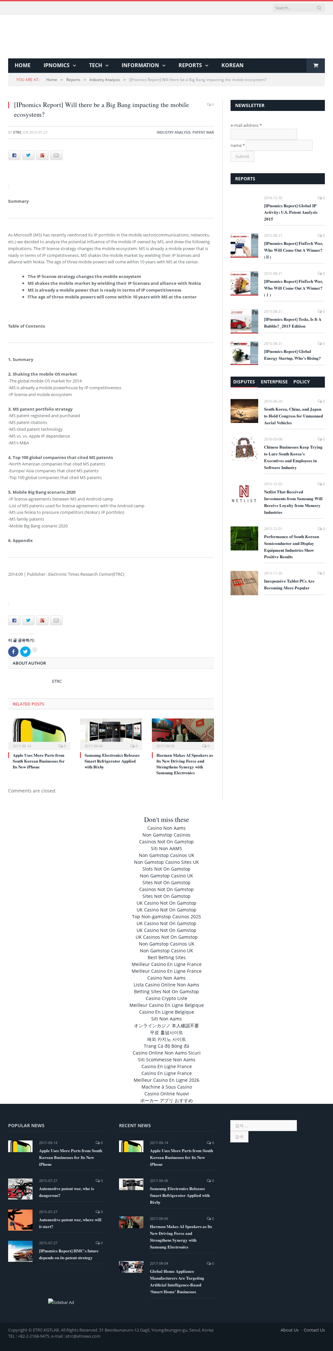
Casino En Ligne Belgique (166, 1012)
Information (140, 65)
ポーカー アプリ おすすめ (166, 1100)
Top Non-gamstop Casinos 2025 (166, 916)
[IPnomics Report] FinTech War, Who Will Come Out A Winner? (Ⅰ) (293, 288)
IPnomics (57, 65)
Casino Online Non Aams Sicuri (167, 1053)
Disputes (244, 382)
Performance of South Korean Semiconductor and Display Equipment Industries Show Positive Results (291, 546)
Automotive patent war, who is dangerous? (66, 1191)
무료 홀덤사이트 (166, 1032)
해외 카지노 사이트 (166, 1039)
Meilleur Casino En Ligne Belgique (166, 1005)
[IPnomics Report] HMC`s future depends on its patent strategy (69, 1254)
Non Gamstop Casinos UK (166, 855)
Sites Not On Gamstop (166, 882)
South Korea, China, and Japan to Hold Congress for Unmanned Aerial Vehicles (293, 416)
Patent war (203, 132)
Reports (190, 65)
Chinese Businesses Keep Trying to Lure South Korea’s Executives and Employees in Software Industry (293, 457)
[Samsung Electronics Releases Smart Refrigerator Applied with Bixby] (111, 733)
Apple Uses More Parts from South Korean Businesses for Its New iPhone (39, 761)
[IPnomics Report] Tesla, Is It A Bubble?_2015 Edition (292, 322)
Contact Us (314, 1330)
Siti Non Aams (166, 1019)
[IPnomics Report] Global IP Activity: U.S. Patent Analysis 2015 (290, 212)
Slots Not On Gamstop (166, 869)
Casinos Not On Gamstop (166, 841)
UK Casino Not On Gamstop (166, 903)
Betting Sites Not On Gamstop (166, 991)
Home (23, 65)
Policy (301, 382)
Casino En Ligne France (166, 1066)
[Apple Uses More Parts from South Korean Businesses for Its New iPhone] (39, 733)
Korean (232, 65)
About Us (290, 1330)
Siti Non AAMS (166, 848)
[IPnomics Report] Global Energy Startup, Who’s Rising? (292, 354)
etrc (17, 132)
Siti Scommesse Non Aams (166, 1059)
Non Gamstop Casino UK (166, 876)
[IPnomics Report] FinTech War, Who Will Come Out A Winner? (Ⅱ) (293, 250)
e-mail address (246, 125)
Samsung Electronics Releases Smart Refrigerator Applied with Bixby (112, 761)
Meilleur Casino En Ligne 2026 (166, 1080)
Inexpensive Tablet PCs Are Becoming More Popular (289, 584)
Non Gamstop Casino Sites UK (166, 862)
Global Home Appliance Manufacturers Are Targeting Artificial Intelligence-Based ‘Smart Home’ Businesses (177, 1281)
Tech (95, 65)
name (238, 145)
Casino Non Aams (166, 828)
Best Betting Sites (167, 957)
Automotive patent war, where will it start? (70, 1222)
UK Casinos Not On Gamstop (167, 937)
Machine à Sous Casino (166, 1087)
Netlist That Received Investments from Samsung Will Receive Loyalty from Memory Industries (293, 502)
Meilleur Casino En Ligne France (167, 964)
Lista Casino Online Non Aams (166, 985)
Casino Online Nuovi (166, 1094)
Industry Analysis (174, 132)
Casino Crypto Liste (166, 998)
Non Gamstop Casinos (166, 835)
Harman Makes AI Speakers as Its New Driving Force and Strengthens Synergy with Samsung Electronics (184, 764)
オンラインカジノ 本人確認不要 (166, 1025)
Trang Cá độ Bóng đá (166, 1046)
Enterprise (274, 382)
